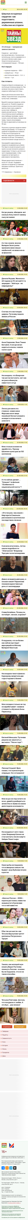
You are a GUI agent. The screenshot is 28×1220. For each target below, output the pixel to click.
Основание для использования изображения (13, 1217)
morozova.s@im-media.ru (14, 1203)
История (5, 1045)
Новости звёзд (8, 208)
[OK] (7, 1168)
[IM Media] (11, 1145)
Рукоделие (5, 1052)
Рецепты (5, 1035)
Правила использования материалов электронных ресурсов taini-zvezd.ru (11, 1214)
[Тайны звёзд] (2, 9)
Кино (3, 1042)
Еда (5, 9)
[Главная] (4, 1145)
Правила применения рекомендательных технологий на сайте (12, 1211)
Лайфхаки (5, 1031)
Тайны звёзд (3, 2)
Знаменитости (7, 1038)
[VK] (3, 1168)
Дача (3, 1056)
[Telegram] (10, 1168)
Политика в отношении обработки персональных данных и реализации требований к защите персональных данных (13, 1207)
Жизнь (4, 1049)
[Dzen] (14, 1168)
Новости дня (8, 575)
